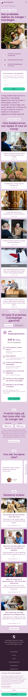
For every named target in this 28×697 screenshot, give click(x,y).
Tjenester (6, 6)
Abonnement (8, 325)
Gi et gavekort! (14, 665)
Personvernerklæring (6, 686)
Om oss (14, 655)
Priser (14, 658)
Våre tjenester (14, 651)
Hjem (2, 6)
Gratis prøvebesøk (14, 398)
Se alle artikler (14, 628)
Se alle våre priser (14, 441)
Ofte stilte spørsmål (14, 662)
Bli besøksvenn (14, 669)
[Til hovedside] (8, 2)
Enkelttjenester (19, 325)
